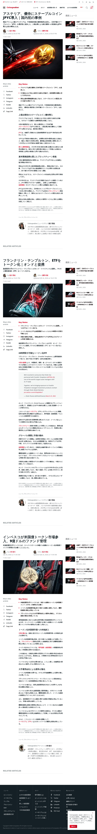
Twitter (8, 95)
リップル (6, 801)
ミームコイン (23, 807)
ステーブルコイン (24, 126)
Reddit (8, 105)
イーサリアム (33, 411)
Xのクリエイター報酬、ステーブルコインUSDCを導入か (84, 47)
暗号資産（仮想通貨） (46, 647)
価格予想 (62, 7)
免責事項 (69, 810)
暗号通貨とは (39, 795)
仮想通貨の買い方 (52, 7)
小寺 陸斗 (12, 552)
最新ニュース (71, 15)
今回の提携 (22, 362)
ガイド (43, 7)
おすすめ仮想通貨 (72, 7)
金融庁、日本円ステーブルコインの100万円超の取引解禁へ (85, 24)
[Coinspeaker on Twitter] (82, 2)
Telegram (9, 101)
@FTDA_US (50, 377)
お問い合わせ (70, 798)
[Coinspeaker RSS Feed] (93, 2)
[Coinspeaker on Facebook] (79, 2)
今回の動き (22, 633)
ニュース (35, 7)
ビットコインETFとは (40, 802)
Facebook (9, 91)
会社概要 (69, 795)
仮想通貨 (21, 185)
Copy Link (9, 111)
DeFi (5, 808)
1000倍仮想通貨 (24, 810)
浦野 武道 (45, 31)
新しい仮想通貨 (24, 803)
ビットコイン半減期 (40, 808)
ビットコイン (8, 795)
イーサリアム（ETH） (26, 721)
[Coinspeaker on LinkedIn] (89, 2)
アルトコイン (8, 804)
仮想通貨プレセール (25, 799)
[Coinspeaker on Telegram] (86, 2)
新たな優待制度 (24, 147)
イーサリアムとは (40, 812)
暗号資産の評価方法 (72, 806)
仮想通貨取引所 (9, 814)
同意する (73, 826)
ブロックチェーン (54, 191)
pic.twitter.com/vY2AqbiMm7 (33, 392)
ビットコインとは (40, 798)
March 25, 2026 (51, 396)
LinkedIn (9, 108)
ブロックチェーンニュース (30, 217)
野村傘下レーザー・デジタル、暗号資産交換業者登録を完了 (85, 36)
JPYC (20, 132)
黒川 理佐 (12, 31)
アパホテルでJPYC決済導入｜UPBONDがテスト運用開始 (84, 58)
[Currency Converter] (92, 7)
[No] (93, 813)
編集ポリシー (70, 801)
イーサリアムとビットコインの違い (40, 817)
